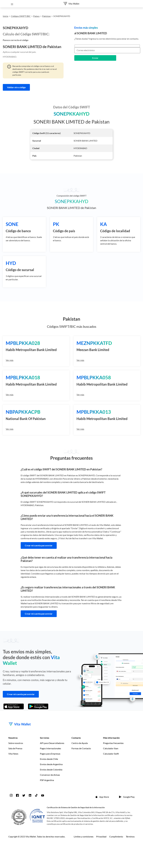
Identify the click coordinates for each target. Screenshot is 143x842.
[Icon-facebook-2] (17, 795)
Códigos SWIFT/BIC (21, 16)
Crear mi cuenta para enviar (39, 545)
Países (36, 16)
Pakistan (46, 16)
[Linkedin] (30, 795)
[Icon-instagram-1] (11, 795)
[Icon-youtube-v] (42, 795)
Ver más (9, 360)
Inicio (5, 16)
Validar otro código (16, 87)
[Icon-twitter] (24, 795)
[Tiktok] (36, 795)
